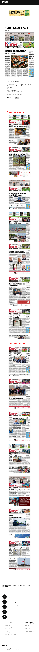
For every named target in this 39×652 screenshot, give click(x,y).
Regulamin (7, 633)
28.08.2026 (19, 91)
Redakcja (7, 624)
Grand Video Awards (30, 631)
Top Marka (28, 628)
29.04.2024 (17, 93)
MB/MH (18, 649)
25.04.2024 (19, 94)
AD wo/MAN (28, 627)
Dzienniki (13, 88)
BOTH (8, 649)
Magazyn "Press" (29, 624)
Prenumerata (8, 628)
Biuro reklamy (8, 627)
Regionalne (13, 90)
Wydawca (7, 625)
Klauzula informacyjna (10, 634)
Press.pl (27, 625)
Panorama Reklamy (30, 630)
